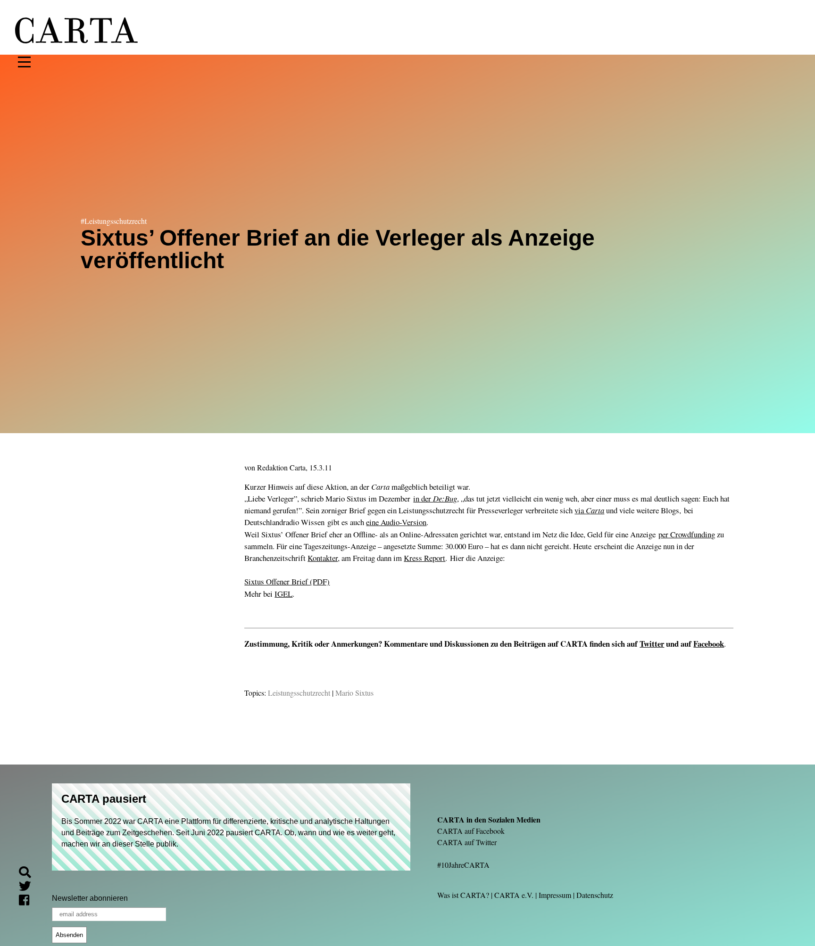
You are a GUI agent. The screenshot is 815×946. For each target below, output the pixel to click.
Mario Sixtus (354, 693)
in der (435, 498)
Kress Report (424, 557)
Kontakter (323, 557)
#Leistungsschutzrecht (114, 221)
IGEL (283, 593)
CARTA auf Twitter (467, 842)
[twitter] (29, 888)
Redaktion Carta (281, 467)
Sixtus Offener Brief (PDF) (287, 581)
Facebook (708, 644)
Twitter (652, 644)
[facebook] (28, 901)
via (589, 510)
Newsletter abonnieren (90, 898)
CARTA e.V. (513, 895)
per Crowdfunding (686, 534)
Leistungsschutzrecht (299, 693)
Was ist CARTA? (463, 895)
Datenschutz (594, 895)
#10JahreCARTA (463, 865)
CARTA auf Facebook (471, 831)
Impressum (555, 895)
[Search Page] (29, 874)
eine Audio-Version (396, 522)
